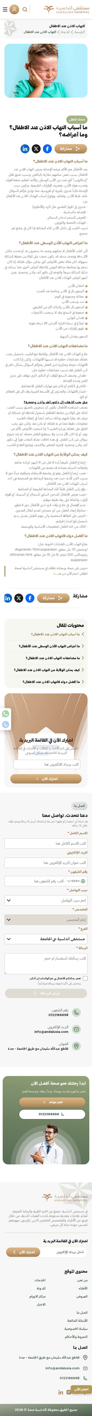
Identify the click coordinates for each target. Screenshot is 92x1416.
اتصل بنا (82, 1312)
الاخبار (41, 1304)
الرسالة (82, 948)
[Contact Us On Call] (5, 724)
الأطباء (83, 1288)
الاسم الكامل (78, 833)
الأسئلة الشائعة (77, 1320)
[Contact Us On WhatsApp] (5, 713)
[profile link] (68, 1392)
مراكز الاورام (37, 1296)
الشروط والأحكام (76, 1337)
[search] (25, 9)
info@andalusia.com (51, 1032)
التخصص (80, 909)
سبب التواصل (77, 890)
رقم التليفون (78, 872)
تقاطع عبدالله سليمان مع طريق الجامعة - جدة (38, 1048)
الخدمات (40, 1280)
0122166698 (58, 1015)
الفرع (83, 929)
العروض (82, 1296)
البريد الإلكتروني (77, 852)
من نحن (82, 1280)
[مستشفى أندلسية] (66, 9)
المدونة (41, 1288)
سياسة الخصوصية (76, 1328)
